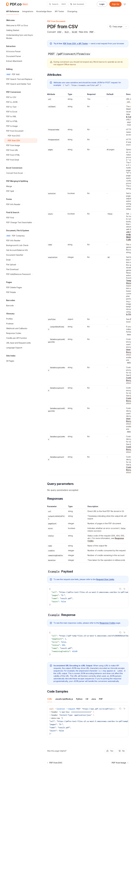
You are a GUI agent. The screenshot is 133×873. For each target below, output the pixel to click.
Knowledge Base (44, 11)
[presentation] (87, 597)
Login (102, 4)
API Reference (12, 11)
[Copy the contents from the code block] (120, 589)
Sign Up (115, 4)
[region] (88, 284)
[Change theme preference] (125, 4)
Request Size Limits (105, 579)
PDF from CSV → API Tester (75, 43)
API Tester (59, 11)
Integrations (27, 11)
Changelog (72, 11)
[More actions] (126, 26)
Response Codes (107, 623)
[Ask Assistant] (124, 589)
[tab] (49, 699)
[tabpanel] (87, 723)
